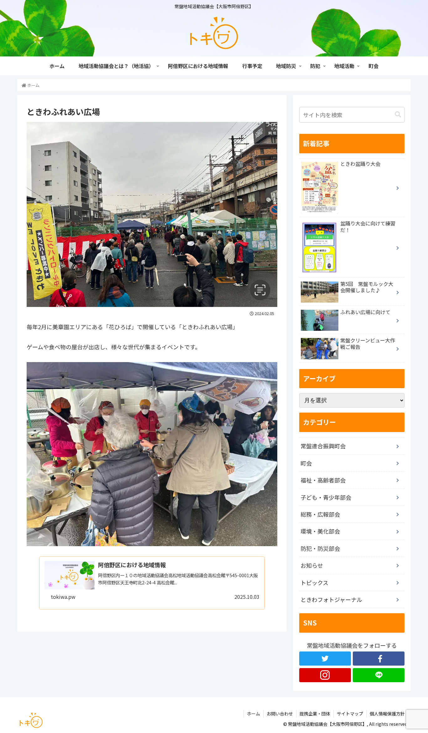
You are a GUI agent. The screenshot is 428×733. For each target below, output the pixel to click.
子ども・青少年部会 (325, 497)
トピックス (314, 582)
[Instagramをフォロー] (325, 675)
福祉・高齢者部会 (323, 480)
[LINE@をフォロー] (379, 675)
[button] (398, 114)
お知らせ (311, 565)
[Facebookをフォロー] (379, 658)
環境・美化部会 (320, 531)
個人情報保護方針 (387, 713)
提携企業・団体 (315, 713)
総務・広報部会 (320, 514)
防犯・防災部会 (320, 548)
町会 (306, 463)
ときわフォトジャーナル (331, 599)
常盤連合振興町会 (323, 446)
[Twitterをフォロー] (325, 658)
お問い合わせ (280, 713)
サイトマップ (350, 713)
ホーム (253, 713)
